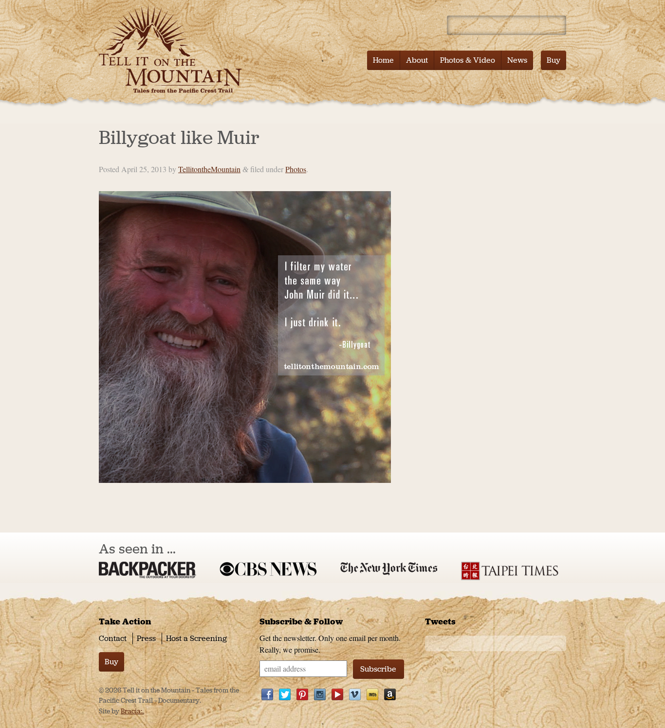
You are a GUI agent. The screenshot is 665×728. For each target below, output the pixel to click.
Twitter (285, 694)
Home (383, 60)
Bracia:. (132, 711)
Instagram (320, 694)
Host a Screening (196, 638)
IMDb (372, 694)
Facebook (267, 694)
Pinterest (302, 694)
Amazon (390, 694)
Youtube (337, 694)
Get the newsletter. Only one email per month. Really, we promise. (330, 644)
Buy (553, 60)
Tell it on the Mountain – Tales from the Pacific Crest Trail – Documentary (173, 48)
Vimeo (355, 694)
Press (146, 638)
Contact (113, 638)
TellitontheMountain (209, 169)
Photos (295, 169)
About (417, 60)
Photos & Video (467, 60)
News (517, 60)
